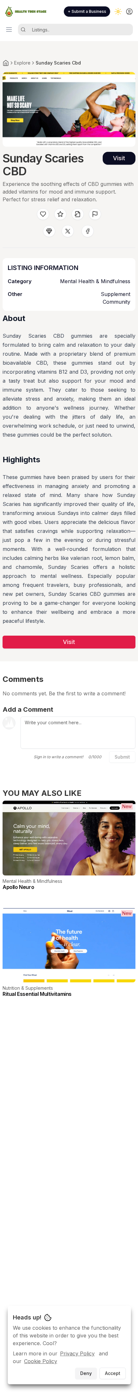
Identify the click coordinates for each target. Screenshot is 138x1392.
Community (116, 302)
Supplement (115, 294)
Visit (119, 158)
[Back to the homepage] (6, 63)
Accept (112, 1373)
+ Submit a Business (87, 11)
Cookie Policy (40, 1361)
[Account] (129, 11)
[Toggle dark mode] (118, 11)
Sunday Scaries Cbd (58, 62)
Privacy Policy (77, 1353)
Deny (86, 1373)
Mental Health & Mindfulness (95, 281)
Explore (22, 62)
